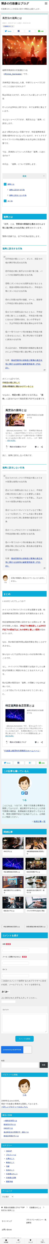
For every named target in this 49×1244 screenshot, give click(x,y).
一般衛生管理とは (10, 1121)
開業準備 (9, 1181)
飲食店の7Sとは (9, 911)
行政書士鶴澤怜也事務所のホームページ (21, 751)
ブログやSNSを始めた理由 (35, 911)
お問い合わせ (7, 1229)
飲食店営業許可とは (33, 872)
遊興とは (10, 184)
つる (24, 1095)
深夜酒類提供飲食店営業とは (35, 852)
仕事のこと (10, 1158)
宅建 (7, 1166)
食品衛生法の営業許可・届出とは (35, 891)
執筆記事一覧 (39, 821)
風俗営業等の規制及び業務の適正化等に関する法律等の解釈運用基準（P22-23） (23, 364)
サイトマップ (7, 1221)
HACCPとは (8, 851)
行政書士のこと (8, 26)
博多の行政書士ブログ (15, 3)
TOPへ (43, 1242)
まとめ (10, 201)
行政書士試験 (11, 1178)
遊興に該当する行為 (17, 190)
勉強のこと (10, 1162)
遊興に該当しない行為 (17, 195)
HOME (6, 1242)
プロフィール (11, 1155)
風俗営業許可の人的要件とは (12, 891)
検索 (3, 1061)
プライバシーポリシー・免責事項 (36, 1221)
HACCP (9, 1151)
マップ (30, 1242)
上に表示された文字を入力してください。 (19, 998)
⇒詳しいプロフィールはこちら (14, 1107)
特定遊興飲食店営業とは (12, 872)
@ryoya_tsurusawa (12, 74)
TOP (14, 1207)
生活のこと (10, 1170)
